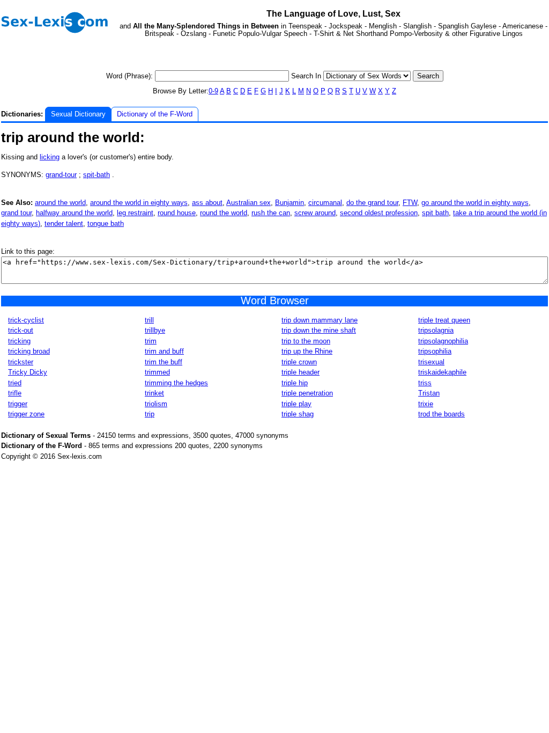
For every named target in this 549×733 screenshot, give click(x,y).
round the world (223, 213)
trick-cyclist (26, 320)
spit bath (435, 213)
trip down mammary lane (319, 320)
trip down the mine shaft (318, 330)
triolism (156, 404)
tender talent (63, 223)
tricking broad (29, 351)
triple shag (297, 414)
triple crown (299, 362)
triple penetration (307, 393)
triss (425, 383)
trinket (154, 393)
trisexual (431, 362)
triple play (296, 404)
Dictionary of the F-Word (154, 114)
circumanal (325, 203)
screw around (315, 213)
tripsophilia (434, 351)
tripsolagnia (436, 330)
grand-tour (61, 175)
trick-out (20, 330)
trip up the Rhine (306, 351)
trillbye (155, 330)
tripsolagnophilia (443, 341)
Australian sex (248, 203)
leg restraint (135, 213)
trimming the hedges (176, 383)
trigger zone (26, 414)
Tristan (429, 393)
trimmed (157, 372)
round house (177, 213)
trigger (17, 404)
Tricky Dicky (27, 372)
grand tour (16, 213)
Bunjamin (289, 203)
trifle (14, 393)
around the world (60, 203)
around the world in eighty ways (139, 203)
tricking (19, 341)
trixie (425, 404)
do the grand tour (372, 203)
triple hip (294, 383)
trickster (20, 362)
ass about (207, 203)
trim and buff (164, 351)
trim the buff (163, 362)
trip (149, 414)
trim (151, 341)
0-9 (213, 91)
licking (50, 157)
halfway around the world (74, 213)
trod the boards (441, 414)
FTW (410, 203)
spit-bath (96, 175)
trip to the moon (305, 341)
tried (14, 383)
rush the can (270, 213)
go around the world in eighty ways (475, 203)
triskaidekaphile (442, 372)
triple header (300, 372)
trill (149, 320)
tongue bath (105, 223)
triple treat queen (444, 320)
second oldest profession (379, 213)
